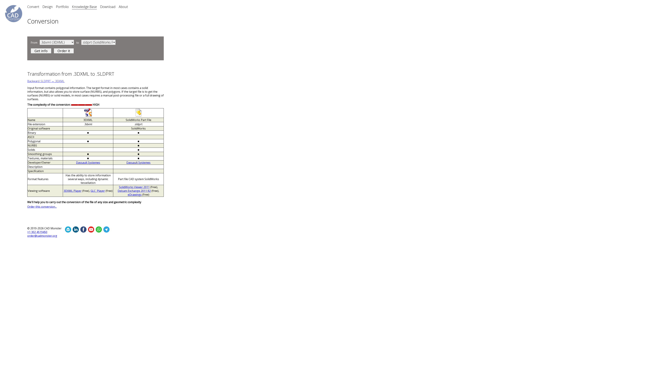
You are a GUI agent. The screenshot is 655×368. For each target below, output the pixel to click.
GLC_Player (98, 191)
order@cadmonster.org (42, 236)
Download (107, 6)
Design (47, 6)
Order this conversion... (42, 207)
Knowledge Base (84, 6)
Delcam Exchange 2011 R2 (134, 191)
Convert (33, 6)
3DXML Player (73, 191)
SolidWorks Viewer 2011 (134, 187)
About (123, 6)
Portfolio (62, 6)
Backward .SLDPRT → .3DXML (45, 81)
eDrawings (135, 194)
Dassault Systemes (88, 162)
